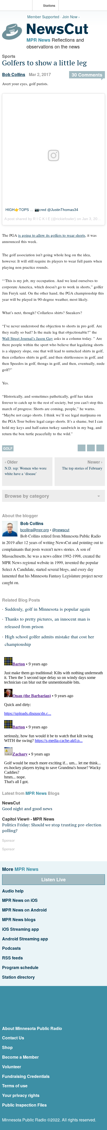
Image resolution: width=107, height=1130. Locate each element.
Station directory (18, 977)
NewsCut (11, 803)
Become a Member (20, 1057)
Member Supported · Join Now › (53, 16)
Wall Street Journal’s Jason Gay (27, 338)
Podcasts (11, 948)
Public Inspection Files (24, 1105)
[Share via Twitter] (81, 448)
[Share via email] (100, 448)
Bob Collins (13, 74)
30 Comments (87, 74)
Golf (7, 448)
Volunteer (11, 1067)
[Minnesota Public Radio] (17, 6)
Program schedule (20, 967)
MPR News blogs (19, 919)
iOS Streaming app (20, 929)
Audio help (13, 891)
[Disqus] (53, 720)
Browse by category (27, 495)
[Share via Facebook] (91, 448)
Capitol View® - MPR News (28, 819)
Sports (8, 56)
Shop (7, 1047)
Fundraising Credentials (26, 1076)
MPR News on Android (24, 910)
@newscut (60, 529)
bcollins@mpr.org (34, 529)
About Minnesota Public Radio (32, 1028)
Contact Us (13, 1038)
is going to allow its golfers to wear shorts (51, 235)
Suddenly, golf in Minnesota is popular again (47, 609)
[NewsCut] (57, 33)
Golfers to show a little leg (44, 62)
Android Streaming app (25, 939)
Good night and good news (27, 808)
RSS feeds (12, 958)
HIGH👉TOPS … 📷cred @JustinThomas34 (41, 210)
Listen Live (53, 879)
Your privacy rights (20, 1095)
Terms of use (15, 1086)
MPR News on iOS (20, 900)
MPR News (38, 39)
